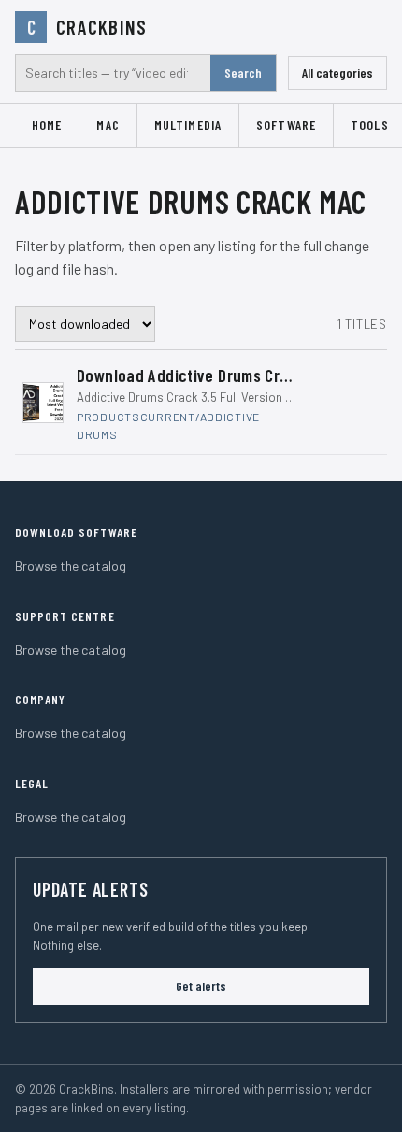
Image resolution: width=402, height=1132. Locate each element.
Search (243, 72)
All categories (337, 72)
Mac (107, 125)
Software (286, 125)
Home (47, 125)
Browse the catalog (70, 565)
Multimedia (188, 125)
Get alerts (201, 986)
